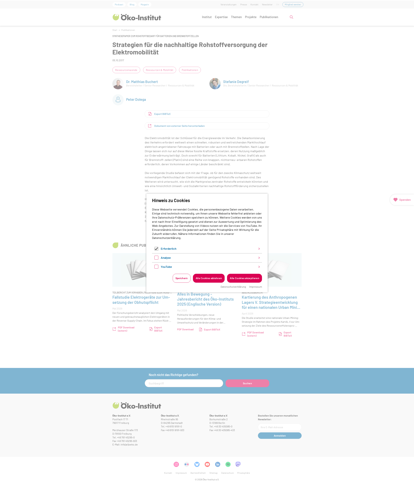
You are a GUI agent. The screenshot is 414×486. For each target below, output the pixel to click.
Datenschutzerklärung (166, 238)
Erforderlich (168, 248)
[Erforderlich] (156, 249)
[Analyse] (156, 258)
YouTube (166, 266)
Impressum (255, 286)
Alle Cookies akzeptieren (244, 278)
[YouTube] (156, 267)
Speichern (181, 278)
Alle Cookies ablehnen (209, 278)
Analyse (166, 257)
